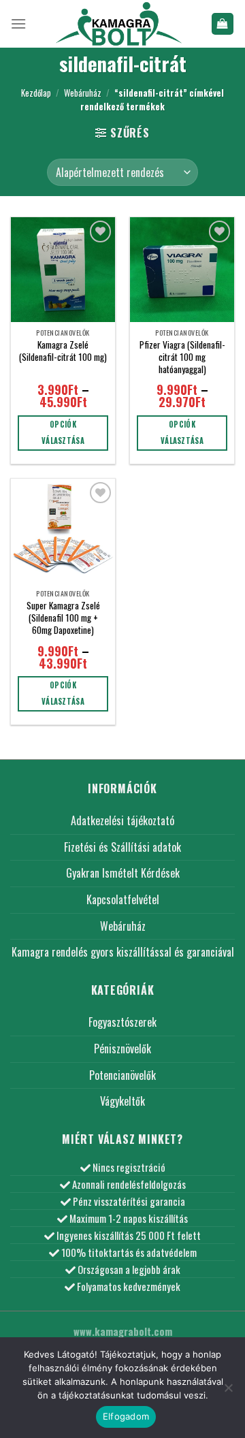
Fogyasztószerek (122, 1022)
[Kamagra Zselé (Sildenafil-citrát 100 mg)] (63, 269)
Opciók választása (63, 432)
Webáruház (82, 92)
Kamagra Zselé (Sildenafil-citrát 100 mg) (63, 351)
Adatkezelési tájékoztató (122, 820)
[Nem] (228, 1392)
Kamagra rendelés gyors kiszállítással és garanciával (123, 952)
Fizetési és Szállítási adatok (122, 847)
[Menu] (18, 23)
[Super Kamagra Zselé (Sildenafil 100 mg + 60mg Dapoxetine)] (63, 531)
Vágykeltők (122, 1101)
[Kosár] (223, 24)
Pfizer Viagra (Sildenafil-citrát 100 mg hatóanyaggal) (182, 357)
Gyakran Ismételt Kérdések (123, 873)
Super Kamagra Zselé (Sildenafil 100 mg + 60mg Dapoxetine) (63, 618)
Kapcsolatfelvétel (122, 899)
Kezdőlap (36, 92)
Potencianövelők (122, 1075)
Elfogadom (126, 1416)
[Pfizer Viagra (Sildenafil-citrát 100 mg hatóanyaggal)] (182, 269)
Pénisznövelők (122, 1048)
